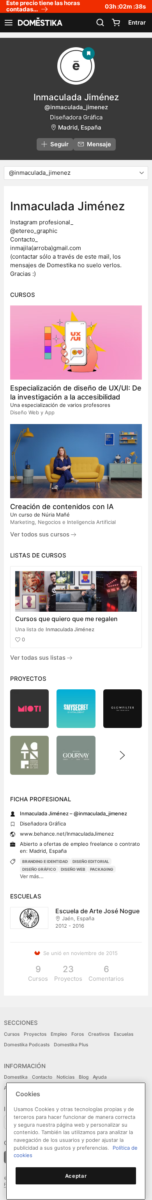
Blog (83, 1077)
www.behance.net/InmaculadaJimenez (67, 834)
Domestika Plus (71, 1044)
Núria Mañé (56, 514)
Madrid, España (79, 127)
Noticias (65, 1077)
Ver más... (32, 876)
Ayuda (100, 1077)
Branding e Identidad (45, 861)
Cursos (11, 1034)
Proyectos (35, 1034)
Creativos (99, 1034)
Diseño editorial (90, 861)
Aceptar (76, 1176)
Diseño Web (73, 869)
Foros (77, 1034)
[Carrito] (116, 22)
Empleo (59, 1034)
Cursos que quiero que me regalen (66, 619)
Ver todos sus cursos (40, 534)
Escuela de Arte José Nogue (97, 911)
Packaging (101, 869)
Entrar (137, 22)
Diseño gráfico (39, 869)
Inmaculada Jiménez (70, 629)
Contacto (42, 1077)
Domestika (16, 1077)
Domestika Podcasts (26, 1044)
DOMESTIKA (39, 22)
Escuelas (123, 1034)
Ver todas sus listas (38, 657)
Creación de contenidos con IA (62, 506)
